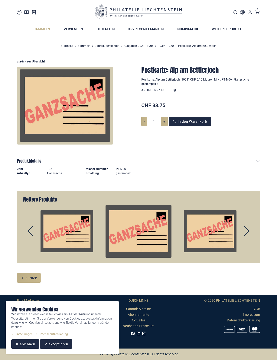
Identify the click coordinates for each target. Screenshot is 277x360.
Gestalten (105, 29)
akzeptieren (57, 344)
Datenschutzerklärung (53, 334)
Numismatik (187, 29)
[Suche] (235, 12)
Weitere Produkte (227, 29)
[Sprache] (242, 13)
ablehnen (27, 344)
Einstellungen (23, 334)
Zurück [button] (30, 278)
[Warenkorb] (257, 12)
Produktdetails (29, 161)
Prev (39, 234)
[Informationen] (26, 13)
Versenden (73, 29)
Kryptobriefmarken (146, 29)
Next (238, 234)
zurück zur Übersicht (31, 61)
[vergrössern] (65, 105)
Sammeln (42, 29)
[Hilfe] (19, 13)
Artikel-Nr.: (150, 90)
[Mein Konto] (249, 13)
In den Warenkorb (192, 121)
